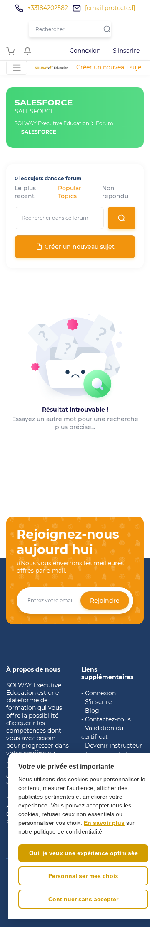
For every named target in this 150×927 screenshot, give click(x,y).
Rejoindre (105, 600)
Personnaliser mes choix (83, 876)
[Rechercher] (109, 29)
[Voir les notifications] (29, 51)
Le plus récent (25, 192)
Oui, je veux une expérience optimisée (83, 853)
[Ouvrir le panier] (12, 51)
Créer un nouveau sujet (110, 67)
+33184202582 (48, 8)
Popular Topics (69, 192)
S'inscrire (126, 50)
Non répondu (115, 192)
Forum (104, 123)
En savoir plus (104, 822)
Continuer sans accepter (83, 899)
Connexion (85, 50)
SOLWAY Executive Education (52, 123)
